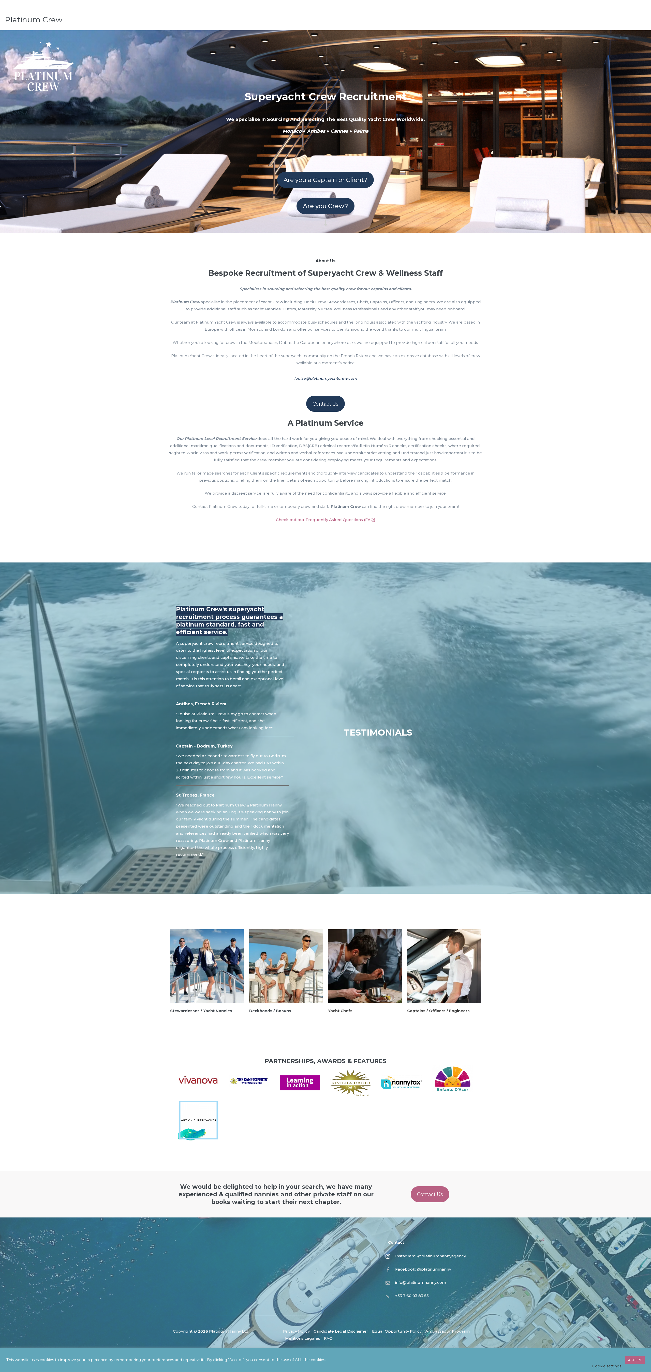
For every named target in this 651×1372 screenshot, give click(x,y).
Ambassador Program (447, 1331)
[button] (325, 180)
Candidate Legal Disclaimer (341, 1331)
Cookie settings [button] (606, 1366)
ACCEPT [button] (635, 1360)
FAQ (328, 1338)
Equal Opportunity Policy (397, 1331)
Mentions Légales (302, 1338)
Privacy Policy (296, 1331)
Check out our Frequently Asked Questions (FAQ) (325, 519)
